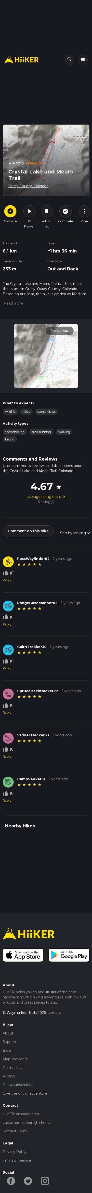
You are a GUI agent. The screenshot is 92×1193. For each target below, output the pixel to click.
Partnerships (13, 1067)
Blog (7, 1050)
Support (9, 1042)
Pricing (9, 1076)
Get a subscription (18, 1085)
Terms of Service (17, 1160)
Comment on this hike (28, 531)
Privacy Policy (14, 1152)
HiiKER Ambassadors (21, 1114)
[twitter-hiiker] (28, 1180)
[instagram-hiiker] (45, 1180)
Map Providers (15, 1059)
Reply (7, 580)
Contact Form (15, 1131)
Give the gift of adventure (25, 1093)
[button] (13, 303)
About (8, 1033)
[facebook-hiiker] (11, 1180)
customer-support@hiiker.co (27, 1122)
